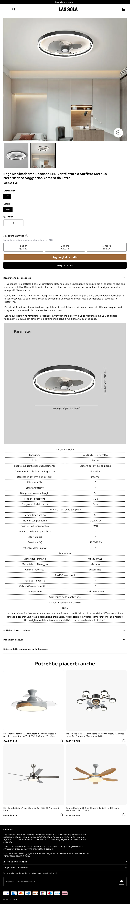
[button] (6, 9)
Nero (8, 209)
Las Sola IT (13, 900)
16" (7, 196)
